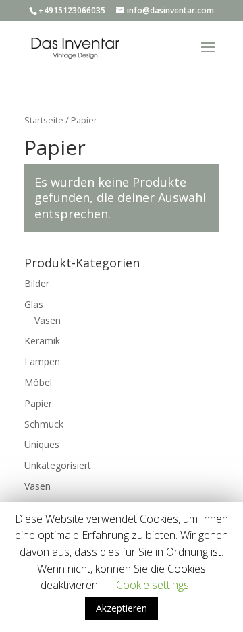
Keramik (42, 340)
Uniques (41, 444)
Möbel (38, 382)
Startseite (43, 120)
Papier (38, 403)
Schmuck (43, 424)
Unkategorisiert (57, 465)
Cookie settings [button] (152, 584)
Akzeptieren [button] (121, 608)
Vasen (47, 320)
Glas (33, 304)
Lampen (42, 361)
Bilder (36, 283)
